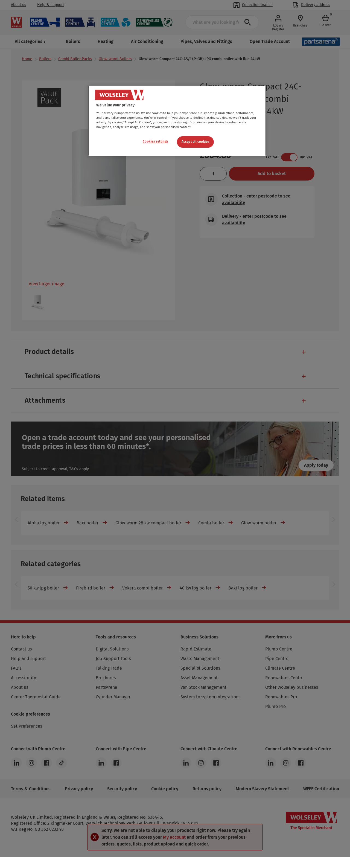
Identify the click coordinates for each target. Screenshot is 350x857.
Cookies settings (155, 141)
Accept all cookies (195, 142)
